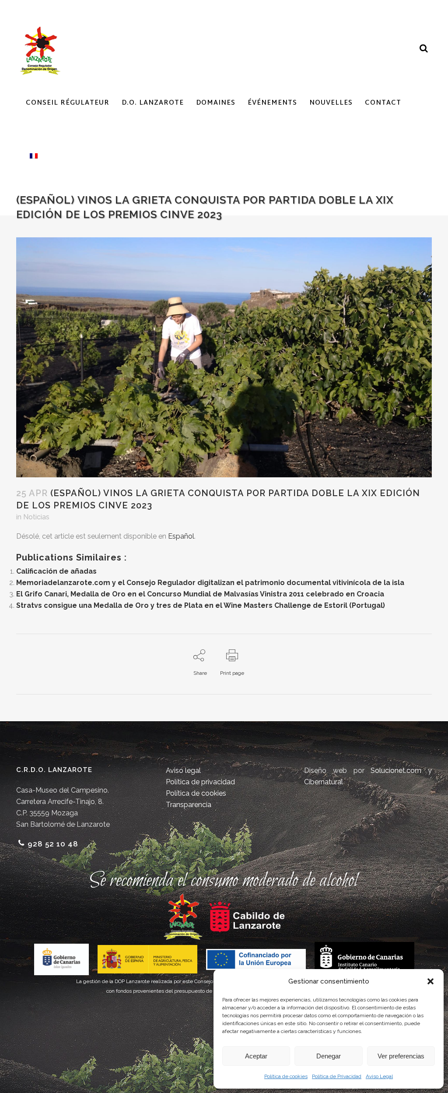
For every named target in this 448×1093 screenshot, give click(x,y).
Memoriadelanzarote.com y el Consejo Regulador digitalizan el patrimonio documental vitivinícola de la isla (210, 582)
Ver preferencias (401, 1056)
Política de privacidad (200, 782)
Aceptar (256, 1056)
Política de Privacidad (336, 1076)
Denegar (328, 1056)
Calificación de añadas (56, 571)
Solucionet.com (396, 770)
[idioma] (32, 156)
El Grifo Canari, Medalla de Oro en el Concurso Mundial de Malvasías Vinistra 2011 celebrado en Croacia (200, 594)
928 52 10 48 (53, 843)
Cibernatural (323, 782)
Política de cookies (286, 1076)
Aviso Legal (379, 1076)
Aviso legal (183, 770)
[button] (430, 981)
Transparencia (188, 804)
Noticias (36, 517)
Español (181, 536)
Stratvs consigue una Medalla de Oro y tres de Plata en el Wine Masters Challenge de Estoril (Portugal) (200, 605)
